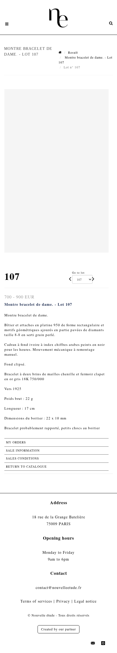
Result (73, 52)
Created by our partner (58, 629)
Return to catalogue (26, 466)
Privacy (63, 601)
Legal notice (85, 601)
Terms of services (36, 601)
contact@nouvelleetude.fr (59, 587)
